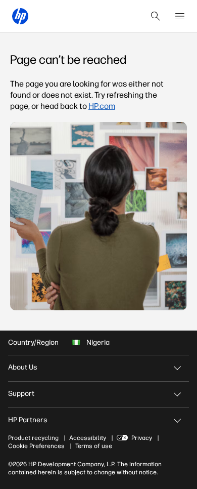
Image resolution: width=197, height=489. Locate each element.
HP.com (101, 106)
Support (21, 393)
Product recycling (33, 437)
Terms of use (93, 446)
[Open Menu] (180, 16)
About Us (22, 367)
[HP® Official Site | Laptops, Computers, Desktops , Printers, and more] (20, 16)
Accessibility (87, 437)
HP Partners (27, 420)
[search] (155, 16)
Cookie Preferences (36, 446)
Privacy (141, 437)
